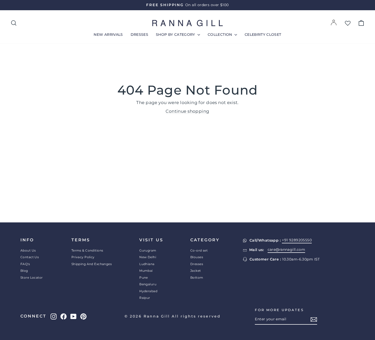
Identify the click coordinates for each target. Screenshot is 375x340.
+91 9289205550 (297, 240)
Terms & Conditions (87, 250)
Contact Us (29, 257)
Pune (143, 277)
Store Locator (31, 277)
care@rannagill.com (286, 249)
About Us (28, 250)
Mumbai (146, 271)
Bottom (196, 277)
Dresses (139, 34)
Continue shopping (187, 111)
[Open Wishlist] (348, 23)
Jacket (195, 271)
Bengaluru (147, 284)
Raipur (144, 298)
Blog (24, 271)
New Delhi (147, 257)
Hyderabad (148, 291)
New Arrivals (108, 34)
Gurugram (147, 250)
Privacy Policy (83, 257)
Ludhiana (146, 264)
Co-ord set (199, 250)
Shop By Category (176, 34)
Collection (220, 34)
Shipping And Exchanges (91, 264)
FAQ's (25, 264)
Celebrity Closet (263, 34)
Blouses (196, 257)
